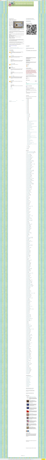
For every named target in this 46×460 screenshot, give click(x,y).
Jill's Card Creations (28, 378)
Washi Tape (28, 366)
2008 (27, 113)
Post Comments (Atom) (14, 101)
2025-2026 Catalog (28, 187)
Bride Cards (28, 209)
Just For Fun (28, 274)
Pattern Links (28, 312)
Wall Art (27, 365)
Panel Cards (28, 307)
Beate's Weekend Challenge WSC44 (30, 129)
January (28, 147)
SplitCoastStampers (11, 29)
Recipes (27, 323)
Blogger (24, 455)
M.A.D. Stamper (28, 380)
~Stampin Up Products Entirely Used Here (14, 48)
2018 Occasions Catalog (29, 162)
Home (16, 100)
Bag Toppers (28, 198)
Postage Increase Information (29, 318)
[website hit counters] (32, 84)
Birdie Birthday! (28, 131)
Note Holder (28, 299)
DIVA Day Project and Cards (29, 241)
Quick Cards (28, 320)
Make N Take (28, 279)
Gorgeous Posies (28, 260)
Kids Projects (28, 276)
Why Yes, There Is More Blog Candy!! (32, 423)
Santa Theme (28, 328)
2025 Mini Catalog (28, 185)
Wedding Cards (28, 367)
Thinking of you (28, 357)
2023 (27, 101)
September (28, 116)
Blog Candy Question (31, 413)
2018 (27, 105)
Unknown (11, 51)
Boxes (27, 207)
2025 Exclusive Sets (28, 184)
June (27, 118)
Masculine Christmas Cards (29, 281)
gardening (27, 254)
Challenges (28, 223)
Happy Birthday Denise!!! (29, 125)
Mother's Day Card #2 (29, 122)
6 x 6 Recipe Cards (28, 191)
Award (27, 196)
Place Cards (28, 317)
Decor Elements (28, 238)
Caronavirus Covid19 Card (29, 220)
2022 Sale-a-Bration (28, 176)
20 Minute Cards (28, 154)
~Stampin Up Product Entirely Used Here (30, 151)
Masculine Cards (28, 280)
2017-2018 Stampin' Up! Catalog (30, 160)
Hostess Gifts (28, 269)
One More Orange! (28, 138)
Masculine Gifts (28, 283)
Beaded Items (28, 200)
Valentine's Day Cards (29, 363)
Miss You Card (28, 289)
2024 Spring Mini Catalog (29, 182)
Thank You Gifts (28, 355)
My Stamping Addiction (29, 382)
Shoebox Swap (28, 332)
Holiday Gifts (28, 267)
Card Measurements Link (29, 218)
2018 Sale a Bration (28, 163)
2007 (27, 148)
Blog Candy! (30, 410)
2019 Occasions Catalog (29, 165)
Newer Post (10, 100)
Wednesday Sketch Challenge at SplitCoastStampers (32, 126)
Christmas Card (28, 225)
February (28, 146)
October (28, 115)
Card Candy (28, 216)
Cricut (27, 236)
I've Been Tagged (28, 270)
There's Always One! (29, 134)
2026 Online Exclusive (29, 189)
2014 (27, 108)
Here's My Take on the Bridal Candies (30, 142)
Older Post (23, 100)
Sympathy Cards (28, 348)
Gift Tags (27, 258)
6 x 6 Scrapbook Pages (29, 192)
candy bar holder (28, 214)
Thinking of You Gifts (28, 358)
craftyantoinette (12, 63)
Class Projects (28, 230)
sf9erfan (17, 29)
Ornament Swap (28, 305)
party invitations (28, 310)
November (28, 114)
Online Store (28, 303)
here (20, 44)
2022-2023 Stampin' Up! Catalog (30, 178)
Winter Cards (28, 372)
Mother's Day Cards (20, 48)
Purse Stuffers (28, 319)
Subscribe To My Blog (29, 346)
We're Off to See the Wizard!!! (29, 127)
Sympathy (27, 347)
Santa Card (28, 327)
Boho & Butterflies (28, 141)
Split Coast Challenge (29, 337)
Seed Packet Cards (28, 330)
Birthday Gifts (28, 203)
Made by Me (28, 278)
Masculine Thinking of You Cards (30, 285)
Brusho (27, 210)
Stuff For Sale (28, 345)
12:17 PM (11, 78)
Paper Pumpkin (28, 308)
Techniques (28, 352)
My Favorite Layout (28, 296)
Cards (18, 48)
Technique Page (28, 350)
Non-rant (27, 298)
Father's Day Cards (28, 247)
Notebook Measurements (29, 301)
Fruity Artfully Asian (28, 144)
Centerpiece (28, 222)
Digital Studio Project (28, 240)
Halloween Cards (28, 263)
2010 (27, 111)
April (27, 120)
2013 (27, 109)
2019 (27, 104)
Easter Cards (28, 243)
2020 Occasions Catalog (29, 167)
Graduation (28, 261)
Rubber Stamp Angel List (29, 325)
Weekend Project (28, 370)
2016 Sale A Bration (28, 156)
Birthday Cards (28, 202)
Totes (27, 361)
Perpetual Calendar (28, 314)
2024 (27, 100)
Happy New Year (28, 265)
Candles (27, 213)
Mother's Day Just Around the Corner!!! (30, 123)
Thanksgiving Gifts (28, 356)
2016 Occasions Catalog (29, 155)
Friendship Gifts (28, 251)
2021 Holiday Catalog (29, 172)
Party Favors (28, 309)
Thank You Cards (28, 354)
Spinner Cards (28, 336)
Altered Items (28, 193)
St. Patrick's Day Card (28, 338)
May (27, 119)
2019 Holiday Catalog (29, 164)
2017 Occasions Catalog (29, 158)
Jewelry (27, 272)
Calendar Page (28, 212)
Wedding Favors (28, 368)
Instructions (28, 271)
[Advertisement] (23, 13)
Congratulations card (28, 232)
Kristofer (28, 65)
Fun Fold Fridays (28, 252)
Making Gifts (28, 130)
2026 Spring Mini (28, 190)
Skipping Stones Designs (29, 334)
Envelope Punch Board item (29, 245)
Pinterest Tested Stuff (28, 316)
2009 (27, 112)
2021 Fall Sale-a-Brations (29, 171)
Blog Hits (27, 205)
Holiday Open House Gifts (29, 268)
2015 (27, 107)
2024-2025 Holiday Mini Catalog (29, 183)
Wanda (28, 66)
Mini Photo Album (28, 287)
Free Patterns (28, 249)
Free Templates (28, 250)
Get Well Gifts (28, 256)
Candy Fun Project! (29, 133)
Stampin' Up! (28, 341)
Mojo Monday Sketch (28, 290)
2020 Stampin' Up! (28, 169)
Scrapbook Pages (28, 329)
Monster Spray (28, 292)
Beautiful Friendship (28, 201)
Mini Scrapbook (28, 288)
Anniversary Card (28, 194)
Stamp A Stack (28, 339)
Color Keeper (28, 231)
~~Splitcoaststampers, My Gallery (30, 376)
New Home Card (28, 297)
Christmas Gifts (28, 227)
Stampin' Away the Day (29, 384)
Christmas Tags (28, 229)
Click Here (27, 391)
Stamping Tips (28, 343)
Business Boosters (28, 211)
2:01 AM (11, 87)
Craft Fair (27, 234)
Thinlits (27, 359)
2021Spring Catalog (28, 174)
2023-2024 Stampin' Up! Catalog (30, 180)
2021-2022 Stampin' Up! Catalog (30, 173)
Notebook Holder (28, 300)
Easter (27, 242)
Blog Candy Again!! (31, 403)
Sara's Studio (28, 383)
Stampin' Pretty (28, 385)
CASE (27, 221)
